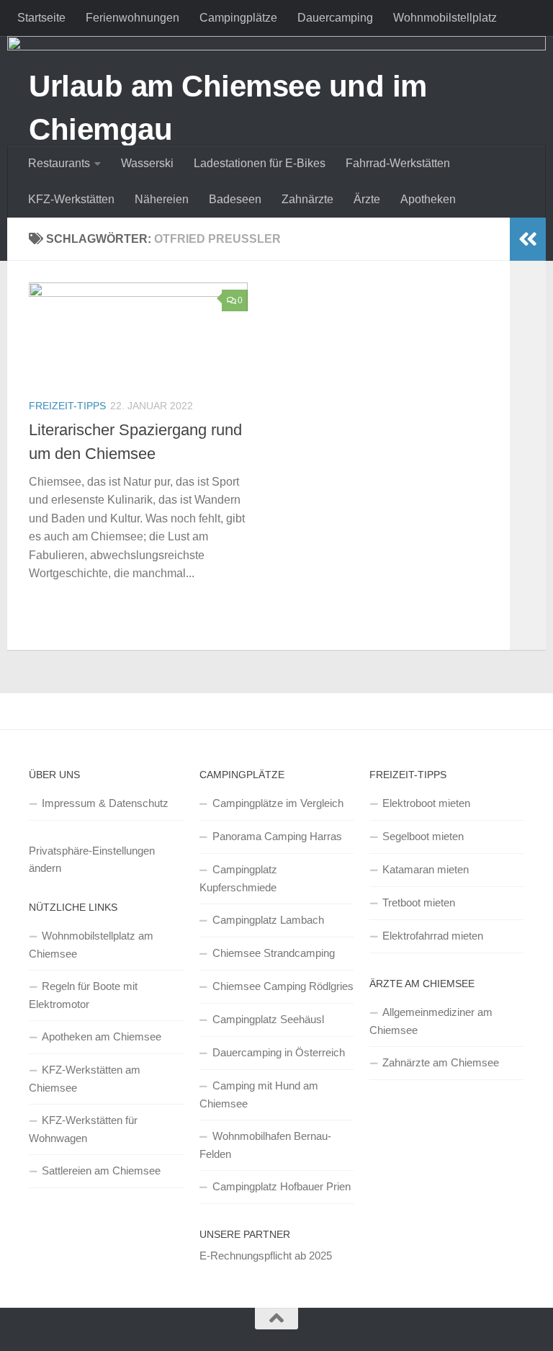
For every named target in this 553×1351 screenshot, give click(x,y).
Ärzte (367, 199)
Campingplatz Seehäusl (268, 1019)
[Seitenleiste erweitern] (528, 239)
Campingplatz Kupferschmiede (238, 878)
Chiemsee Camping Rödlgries (283, 986)
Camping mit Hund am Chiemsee (258, 1094)
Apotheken (428, 199)
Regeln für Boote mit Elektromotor (83, 995)
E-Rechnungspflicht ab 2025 (265, 1255)
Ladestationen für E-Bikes (259, 163)
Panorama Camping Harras (277, 836)
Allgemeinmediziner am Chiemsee (431, 1021)
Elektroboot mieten (426, 803)
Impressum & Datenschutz (105, 803)
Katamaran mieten (425, 869)
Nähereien (162, 199)
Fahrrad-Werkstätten (398, 163)
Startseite (41, 18)
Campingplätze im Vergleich (277, 803)
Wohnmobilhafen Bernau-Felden (265, 1145)
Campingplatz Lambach (268, 920)
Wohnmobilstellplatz (445, 18)
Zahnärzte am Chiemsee (440, 1062)
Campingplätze (238, 18)
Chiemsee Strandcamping (273, 953)
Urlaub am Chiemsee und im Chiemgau (228, 107)
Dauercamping (335, 18)
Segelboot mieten (423, 836)
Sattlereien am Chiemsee (101, 1170)
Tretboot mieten (418, 902)
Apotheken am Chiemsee (101, 1036)
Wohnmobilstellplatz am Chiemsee (91, 944)
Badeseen (235, 199)
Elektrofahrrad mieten (432, 935)
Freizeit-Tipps (67, 405)
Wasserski (147, 163)
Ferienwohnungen (132, 18)
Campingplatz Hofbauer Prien (281, 1186)
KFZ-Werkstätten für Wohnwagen (83, 1129)
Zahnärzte (307, 199)
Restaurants (59, 163)
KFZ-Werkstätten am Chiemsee (84, 1079)
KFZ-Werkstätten (71, 199)
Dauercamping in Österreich (278, 1052)
